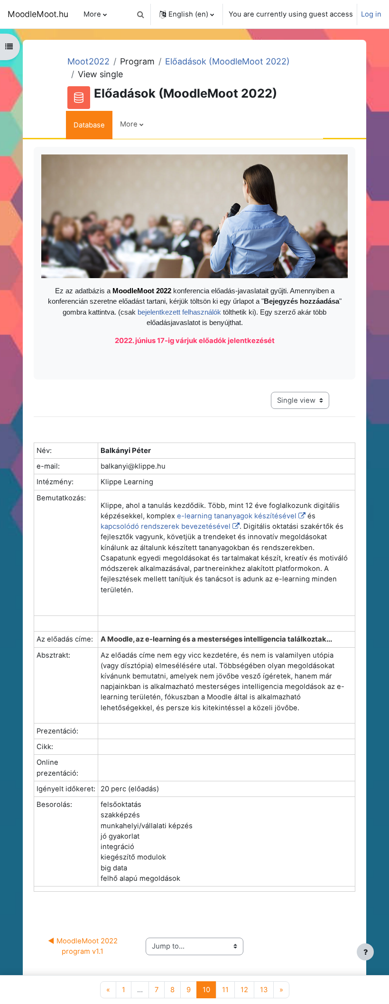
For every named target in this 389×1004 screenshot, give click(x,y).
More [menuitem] (92, 14)
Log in (371, 14)
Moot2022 (88, 61)
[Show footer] (365, 951)
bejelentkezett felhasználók (180, 312)
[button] (140, 14)
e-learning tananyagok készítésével (236, 516)
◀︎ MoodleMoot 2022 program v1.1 (84, 946)
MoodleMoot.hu (38, 14)
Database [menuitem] (89, 125)
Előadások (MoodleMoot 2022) (227, 61)
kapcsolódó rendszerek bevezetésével (166, 526)
